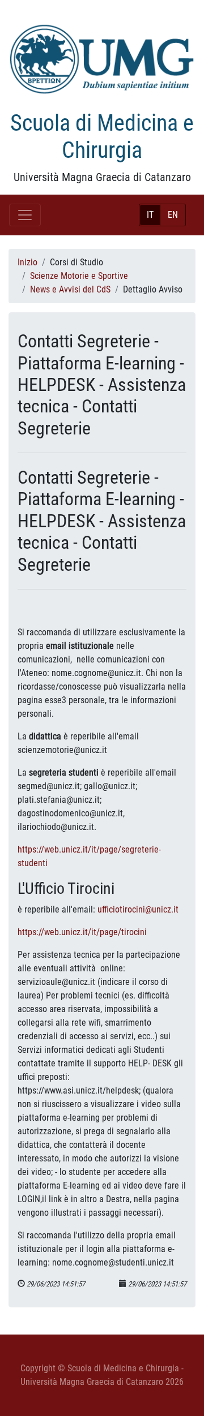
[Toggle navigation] (25, 215)
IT (150, 214)
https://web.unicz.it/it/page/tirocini (82, 932)
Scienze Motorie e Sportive (79, 275)
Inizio (27, 262)
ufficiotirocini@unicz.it (137, 909)
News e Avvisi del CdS (70, 289)
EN (173, 214)
